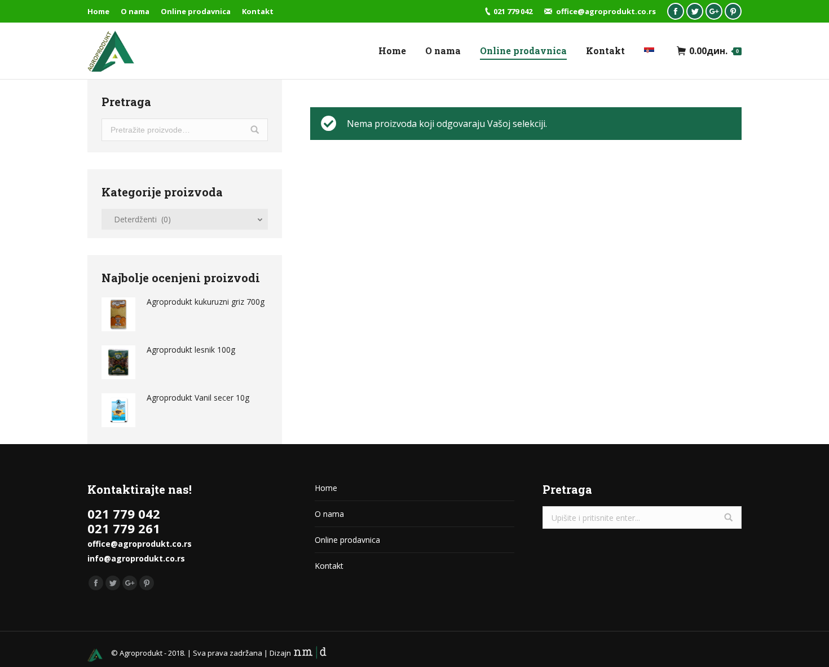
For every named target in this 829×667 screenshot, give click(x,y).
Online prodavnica (347, 539)
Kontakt (329, 565)
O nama (329, 513)
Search (254, 129)
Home (326, 487)
